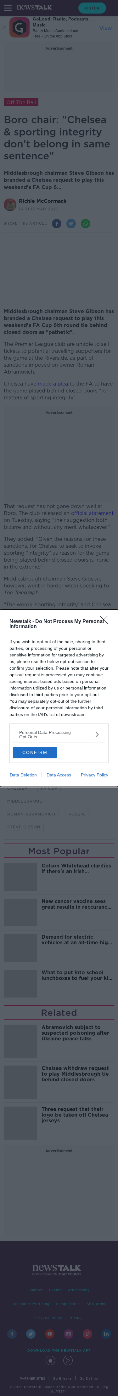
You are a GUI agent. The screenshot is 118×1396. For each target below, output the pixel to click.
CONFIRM (35, 752)
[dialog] (59, 698)
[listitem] (59, 734)
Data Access (59, 774)
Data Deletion (23, 774)
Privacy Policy (94, 774)
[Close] (106, 622)
